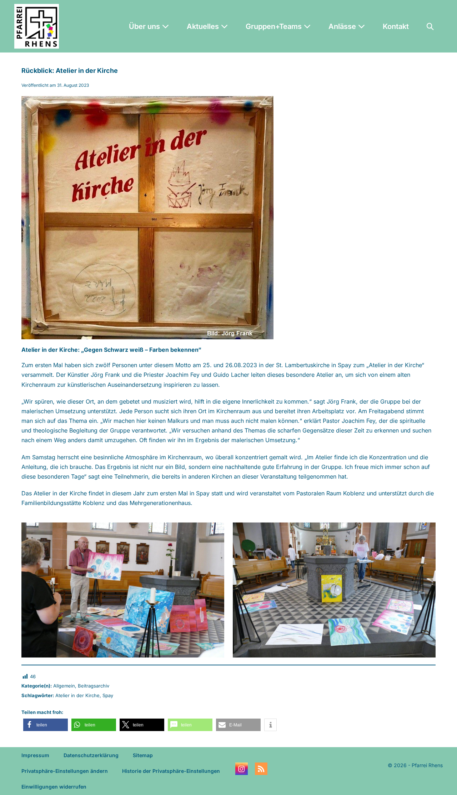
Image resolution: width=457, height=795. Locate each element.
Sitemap (143, 755)
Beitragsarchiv (93, 686)
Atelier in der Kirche (77, 695)
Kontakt (396, 26)
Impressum (35, 755)
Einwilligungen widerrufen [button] (53, 787)
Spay (107, 695)
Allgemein (64, 686)
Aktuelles (204, 26)
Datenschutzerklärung (91, 755)
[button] (430, 26)
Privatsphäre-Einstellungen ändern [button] (64, 771)
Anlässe (343, 26)
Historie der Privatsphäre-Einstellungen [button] (171, 771)
